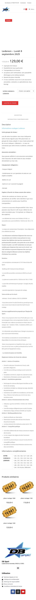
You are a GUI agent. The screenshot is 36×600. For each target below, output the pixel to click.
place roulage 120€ (9, 523)
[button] (18, 568)
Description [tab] (18, 115)
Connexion (23, 3)
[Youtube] (23, 591)
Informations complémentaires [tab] (18, 119)
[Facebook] (13, 591)
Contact (29, 3)
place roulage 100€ (9, 498)
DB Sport (5, 561)
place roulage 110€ (26, 498)
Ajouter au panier (10, 103)
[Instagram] (18, 591)
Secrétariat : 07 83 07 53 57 (12, 3)
